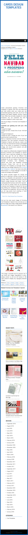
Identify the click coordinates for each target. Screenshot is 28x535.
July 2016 (9, 497)
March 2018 (10, 454)
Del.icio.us (22, 284)
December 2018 (11, 445)
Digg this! (12, 284)
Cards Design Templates (13, 6)
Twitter (8, 282)
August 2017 (10, 471)
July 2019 (9, 428)
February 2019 (11, 440)
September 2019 (11, 423)
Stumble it (7, 284)
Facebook (12, 282)
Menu (2, 40)
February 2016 (11, 509)
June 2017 (9, 476)
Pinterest (21, 282)
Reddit (3, 284)
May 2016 (9, 502)
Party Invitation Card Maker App (14, 361)
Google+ (17, 282)
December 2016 (11, 488)
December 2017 (11, 461)
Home (2, 45)
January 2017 (10, 485)
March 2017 (10, 480)
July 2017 (9, 473)
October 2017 (10, 466)
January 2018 (10, 459)
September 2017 (11, 469)
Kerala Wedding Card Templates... (22, 317)
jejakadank (7, 48)
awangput (16, 531)
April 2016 (9, 504)
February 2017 (11, 483)
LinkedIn (17, 284)
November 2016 (11, 490)
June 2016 (9, 500)
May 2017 (9, 478)
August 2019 (10, 426)
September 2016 (11, 495)
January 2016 (10, 511)
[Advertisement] (14, 24)
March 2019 (10, 438)
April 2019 (9, 435)
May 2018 (9, 450)
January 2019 (10, 442)
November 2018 (11, 447)
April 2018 (9, 452)
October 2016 (10, 492)
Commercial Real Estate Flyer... (22, 300)
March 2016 (10, 507)
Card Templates (7, 45)
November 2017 (11, 464)
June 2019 (9, 430)
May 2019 (9, 433)
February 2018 (11, 457)
